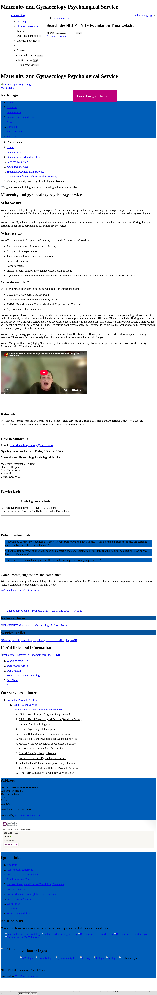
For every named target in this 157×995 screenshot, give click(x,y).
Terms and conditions (19, 913)
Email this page (60, 610)
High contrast (26, 64)
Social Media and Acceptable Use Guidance (31, 894)
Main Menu (7, 87)
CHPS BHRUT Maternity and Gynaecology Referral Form (34, 625)
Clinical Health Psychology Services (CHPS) (32, 176)
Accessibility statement (20, 869)
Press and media (16, 889)
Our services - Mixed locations (24, 157)
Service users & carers (19, 898)
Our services (14, 152)
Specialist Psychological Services (25, 171)
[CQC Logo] (10, 826)
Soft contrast (25, 60)
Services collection (17, 161)
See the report (10, 844)
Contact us (13, 908)
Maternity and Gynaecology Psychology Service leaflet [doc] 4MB (39, 640)
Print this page (40, 610)
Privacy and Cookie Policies (22, 874)
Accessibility (18, 15)
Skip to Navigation (27, 26)
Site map (22, 21)
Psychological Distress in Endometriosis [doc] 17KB (30, 654)
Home (10, 147)
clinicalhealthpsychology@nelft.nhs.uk (31, 445)
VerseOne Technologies (28, 815)
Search (50, 32)
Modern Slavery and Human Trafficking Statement (35, 884)
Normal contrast (27, 55)
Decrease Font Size (28, 35)
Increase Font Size (27, 40)
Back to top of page (18, 610)
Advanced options (57, 35)
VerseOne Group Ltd (26, 975)
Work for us (13, 903)
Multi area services (17, 166)
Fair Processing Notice (19, 879)
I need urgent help (92, 96)
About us (12, 864)
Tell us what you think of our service (21, 590)
